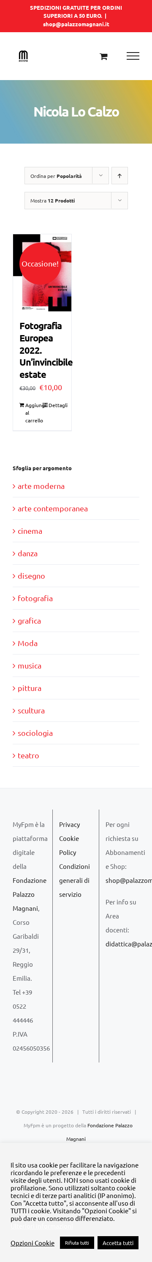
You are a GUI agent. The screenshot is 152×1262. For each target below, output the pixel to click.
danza (28, 553)
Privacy (69, 824)
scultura (31, 710)
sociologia (35, 732)
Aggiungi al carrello (33, 413)
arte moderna (41, 485)
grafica (29, 620)
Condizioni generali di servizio (74, 880)
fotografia (35, 598)
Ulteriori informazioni (42, 1226)
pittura (29, 687)
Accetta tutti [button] (118, 1242)
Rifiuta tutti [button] (77, 1242)
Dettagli (57, 405)
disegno (31, 575)
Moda (28, 642)
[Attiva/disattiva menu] (133, 56)
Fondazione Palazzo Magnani (29, 894)
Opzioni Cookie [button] (32, 1243)
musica (29, 665)
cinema (30, 530)
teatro (28, 755)
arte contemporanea (53, 508)
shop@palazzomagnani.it (76, 24)
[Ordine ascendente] (119, 175)
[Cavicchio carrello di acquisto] (104, 56)
